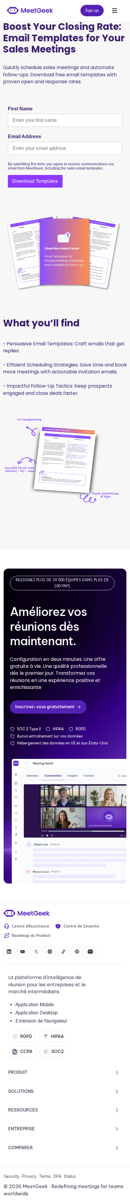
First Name (20, 108)
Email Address (24, 136)
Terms (45, 1176)
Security (12, 1176)
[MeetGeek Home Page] (27, 913)
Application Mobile (34, 1004)
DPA (57, 1176)
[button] (114, 10)
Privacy (29, 1176)
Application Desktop (36, 1013)
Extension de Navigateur (41, 1021)
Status (70, 1176)
